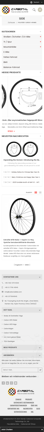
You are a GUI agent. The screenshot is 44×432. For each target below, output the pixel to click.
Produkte (28, 399)
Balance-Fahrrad (12, 67)
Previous (4, 96)
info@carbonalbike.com (13, 292)
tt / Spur (8, 41)
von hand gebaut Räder (12, 337)
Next (40, 96)
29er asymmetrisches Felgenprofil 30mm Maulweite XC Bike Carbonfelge (22, 120)
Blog (38, 409)
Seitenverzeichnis (20, 412)
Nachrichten (28, 409)
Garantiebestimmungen (18, 405)
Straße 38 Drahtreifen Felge (13, 316)
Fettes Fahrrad (10, 57)
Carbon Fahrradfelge (11, 333)
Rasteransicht (36, 192)
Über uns (34, 405)
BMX (6, 62)
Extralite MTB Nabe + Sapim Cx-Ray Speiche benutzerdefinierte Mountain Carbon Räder (19, 241)
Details (4, 131)
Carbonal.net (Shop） (28, 424)
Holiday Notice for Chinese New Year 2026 (26, 172)
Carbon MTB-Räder (10, 320)
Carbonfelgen (8, 329)
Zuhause (11, 22)
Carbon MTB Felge (10, 324)
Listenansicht (40, 192)
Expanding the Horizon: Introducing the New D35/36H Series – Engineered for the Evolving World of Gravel (22, 160)
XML (32, 412)
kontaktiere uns (13, 409)
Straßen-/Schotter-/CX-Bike (17, 36)
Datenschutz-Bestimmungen (24, 402)
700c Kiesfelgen (9, 341)
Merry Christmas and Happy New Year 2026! (27, 177)
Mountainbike (10, 46)
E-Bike (6, 52)
